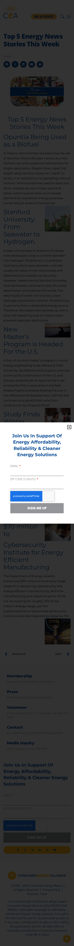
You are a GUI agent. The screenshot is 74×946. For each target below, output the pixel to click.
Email (14, 466)
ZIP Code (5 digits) (23, 479)
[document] (37, 473)
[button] (69, 427)
